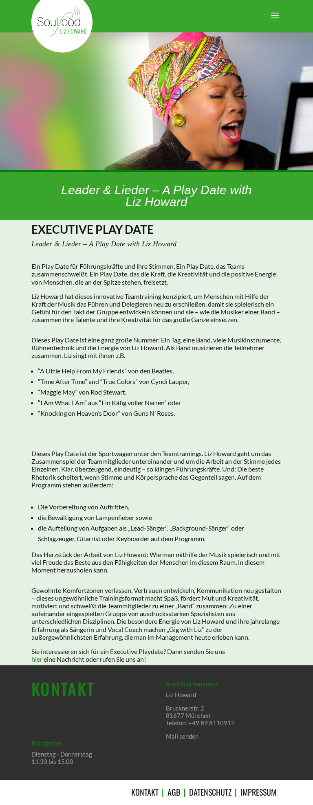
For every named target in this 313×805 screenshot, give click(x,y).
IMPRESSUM (258, 792)
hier (36, 659)
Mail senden (182, 736)
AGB (174, 792)
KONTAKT (145, 792)
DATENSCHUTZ (210, 792)
